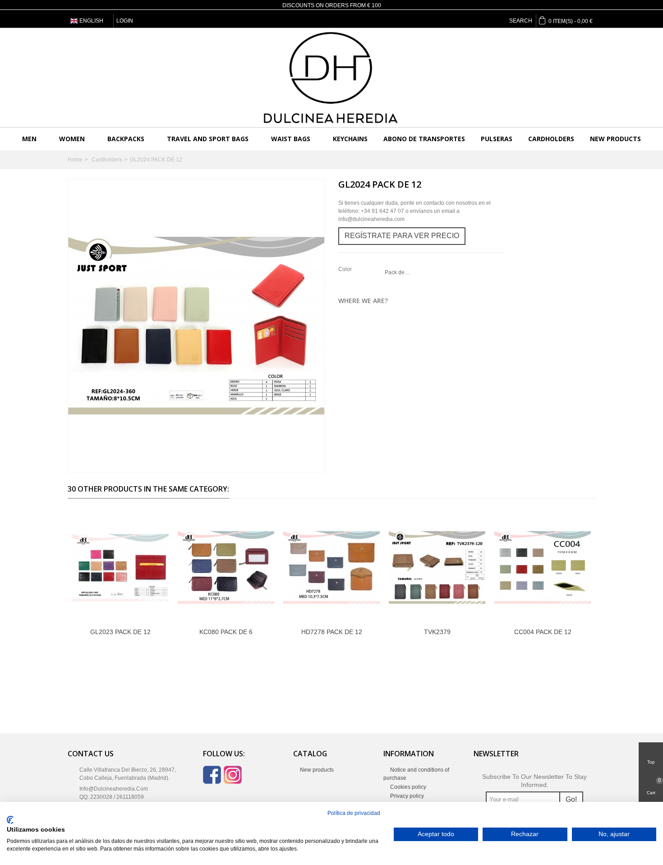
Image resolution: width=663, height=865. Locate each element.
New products (615, 138)
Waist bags (290, 138)
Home (75, 159)
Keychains (350, 138)
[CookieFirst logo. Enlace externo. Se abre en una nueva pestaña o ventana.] (10, 820)
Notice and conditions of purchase (416, 774)
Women (72, 138)
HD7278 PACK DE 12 (331, 631)
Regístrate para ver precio (402, 235)
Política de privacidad (353, 813)
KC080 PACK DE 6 (226, 631)
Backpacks (125, 138)
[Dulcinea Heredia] (331, 77)
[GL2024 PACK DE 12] (196, 325)
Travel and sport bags (208, 138)
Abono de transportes (424, 138)
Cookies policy (407, 787)
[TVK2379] (437, 567)
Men (29, 138)
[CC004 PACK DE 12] (542, 567)
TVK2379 (437, 631)
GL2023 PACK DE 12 (120, 631)
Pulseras (496, 138)
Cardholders (551, 138)
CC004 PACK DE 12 (542, 631)
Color (345, 269)
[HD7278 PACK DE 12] (331, 567)
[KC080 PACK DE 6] (226, 567)
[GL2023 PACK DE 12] (120, 567)
